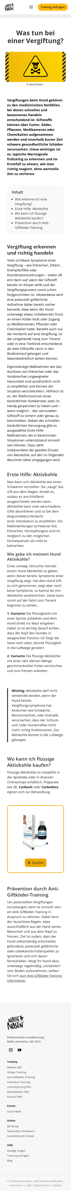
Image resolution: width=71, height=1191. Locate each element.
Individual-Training (18, 1082)
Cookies (57, 1185)
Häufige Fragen (16, 1150)
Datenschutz (42, 1185)
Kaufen (38, 862)
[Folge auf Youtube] (19, 1050)
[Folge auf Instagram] (10, 1050)
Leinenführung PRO (19, 1087)
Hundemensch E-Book (20, 1136)
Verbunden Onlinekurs (21, 1131)
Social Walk (14, 1111)
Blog (9, 1160)
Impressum (16, 1185)
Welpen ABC (14, 1067)
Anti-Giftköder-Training (21, 1077)
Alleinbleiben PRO (18, 1092)
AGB (28, 1185)
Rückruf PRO (14, 1096)
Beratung (12, 1126)
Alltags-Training (16, 1072)
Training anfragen (53, 7)
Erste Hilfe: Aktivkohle (31, 208)
